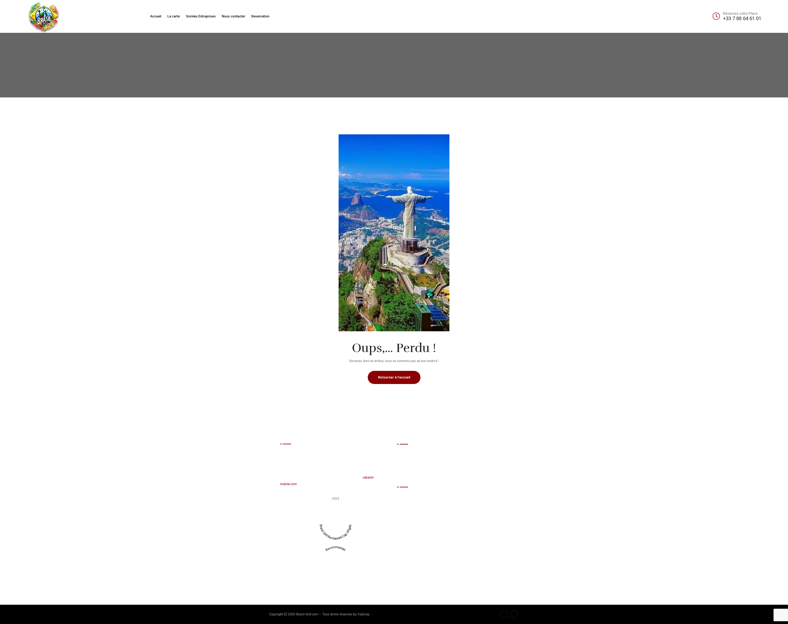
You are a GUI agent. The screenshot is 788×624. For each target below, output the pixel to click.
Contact (405, 514)
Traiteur (405, 462)
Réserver (465, 496)
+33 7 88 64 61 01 (742, 18)
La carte (173, 16)
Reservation (260, 16)
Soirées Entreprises (201, 16)
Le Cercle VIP (469, 514)
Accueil (155, 16)
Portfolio (465, 505)
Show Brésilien (411, 471)
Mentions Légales (413, 522)
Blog (462, 522)
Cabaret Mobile (467, 462)
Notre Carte (408, 505)
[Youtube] (514, 614)
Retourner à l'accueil (394, 377)
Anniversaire (409, 453)
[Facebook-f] (504, 614)
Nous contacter (233, 16)
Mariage (461, 453)
